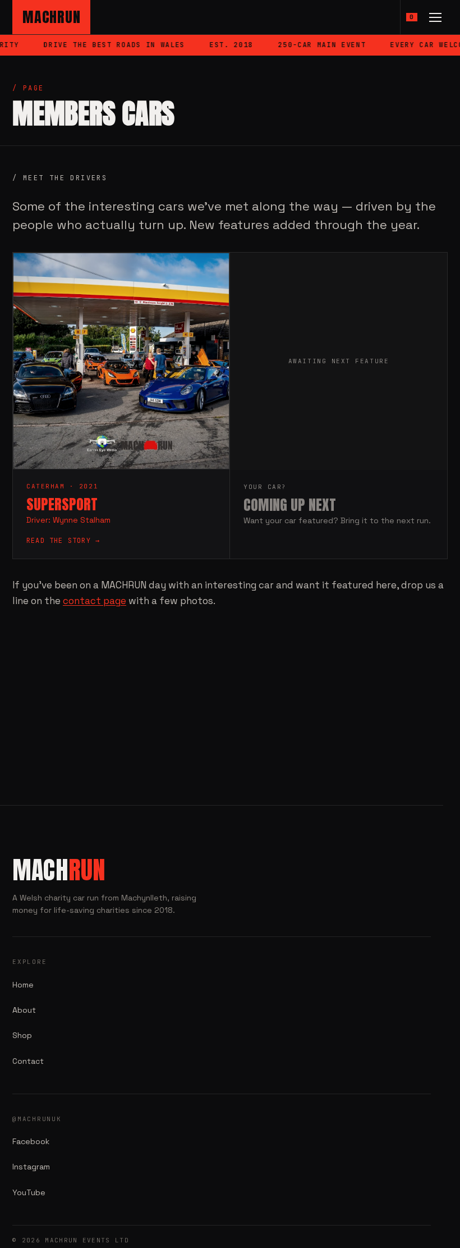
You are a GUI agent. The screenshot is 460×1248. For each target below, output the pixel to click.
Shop (22, 1035)
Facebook (30, 1141)
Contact (28, 1061)
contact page (94, 601)
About (24, 1010)
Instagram (31, 1167)
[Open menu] (435, 17)
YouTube (28, 1192)
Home (23, 985)
